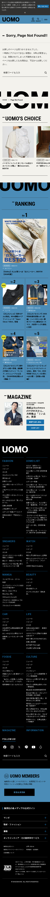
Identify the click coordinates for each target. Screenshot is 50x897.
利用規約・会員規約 (32, 849)
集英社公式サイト (9, 846)
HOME (4, 100)
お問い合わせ (30, 846)
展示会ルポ (31, 310)
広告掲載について (9, 852)
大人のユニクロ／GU (35, 362)
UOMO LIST (6, 160)
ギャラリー (8, 268)
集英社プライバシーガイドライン (14, 849)
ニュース (7, 310)
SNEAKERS (7, 265)
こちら (22, 874)
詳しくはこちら (43, 6)
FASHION (30, 308)
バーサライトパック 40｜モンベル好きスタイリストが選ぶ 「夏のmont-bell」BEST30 (17, 165)
